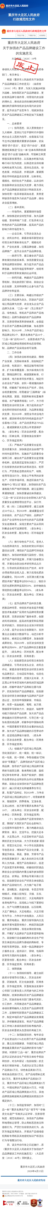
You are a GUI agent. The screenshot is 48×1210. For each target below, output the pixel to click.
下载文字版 (20, 35)
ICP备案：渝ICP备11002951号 (28, 1193)
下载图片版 (32, 35)
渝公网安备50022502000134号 (14, 1196)
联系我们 (30, 1196)
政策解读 (42, 35)
